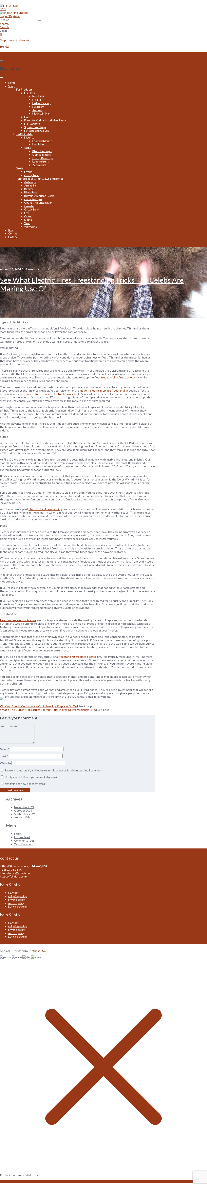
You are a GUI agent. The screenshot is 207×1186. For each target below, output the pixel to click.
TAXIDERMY (24, 134)
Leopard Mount (42, 141)
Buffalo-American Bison (39, 195)
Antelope (30, 182)
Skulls (19, 168)
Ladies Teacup (41, 103)
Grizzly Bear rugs (42, 158)
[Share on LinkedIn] (18, 703)
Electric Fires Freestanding (45, 509)
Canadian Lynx (33, 199)
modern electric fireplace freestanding (104, 390)
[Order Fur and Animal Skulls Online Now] (9, 5)
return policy (16, 903)
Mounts (29, 137)
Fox (26, 213)
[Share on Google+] (15, 703)
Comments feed (24, 840)
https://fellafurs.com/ (13, 876)
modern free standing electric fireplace (49, 394)
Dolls (27, 117)
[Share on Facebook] (6, 703)
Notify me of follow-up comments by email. (31, 777)
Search (4, 27)
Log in (18, 833)
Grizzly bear (31, 175)
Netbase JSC (38, 951)
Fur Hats (29, 93)
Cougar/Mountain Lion (38, 202)
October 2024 (23, 810)
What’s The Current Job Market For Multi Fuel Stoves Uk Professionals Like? (48, 709)
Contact (13, 233)
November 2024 (24, 807)
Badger (28, 189)
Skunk (28, 219)
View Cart (6, 1181)
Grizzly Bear (31, 209)
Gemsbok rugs (41, 154)
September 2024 (24, 814)
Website (5, 763)
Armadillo (30, 185)
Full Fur (36, 99)
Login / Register (10, 16)
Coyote (29, 206)
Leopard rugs (40, 161)
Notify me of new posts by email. (25, 783)
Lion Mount (39, 144)
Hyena (28, 171)
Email (4, 756)
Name (4, 749)
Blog (11, 230)
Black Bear (30, 192)
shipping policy (17, 896)
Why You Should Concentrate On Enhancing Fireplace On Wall (39, 706)
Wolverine (30, 226)
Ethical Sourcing (18, 906)
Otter (28, 216)
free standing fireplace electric (120, 377)
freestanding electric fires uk (18, 620)
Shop (11, 86)
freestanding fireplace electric (77, 656)
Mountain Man (41, 113)
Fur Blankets (32, 123)
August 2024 (22, 817)
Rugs (27, 147)
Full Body (38, 106)
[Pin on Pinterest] (12, 703)
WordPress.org (23, 844)
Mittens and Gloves (36, 130)
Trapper (37, 110)
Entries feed (22, 837)
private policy (16, 899)
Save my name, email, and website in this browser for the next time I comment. (54, 770)
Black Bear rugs (42, 151)
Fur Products (24, 89)
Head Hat (38, 96)
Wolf (27, 223)
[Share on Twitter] (9, 703)
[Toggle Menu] (1, 77)
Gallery (12, 237)
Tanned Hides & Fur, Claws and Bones (39, 178)
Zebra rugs (39, 165)
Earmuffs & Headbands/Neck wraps (46, 120)
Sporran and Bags (35, 127)
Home (12, 82)
